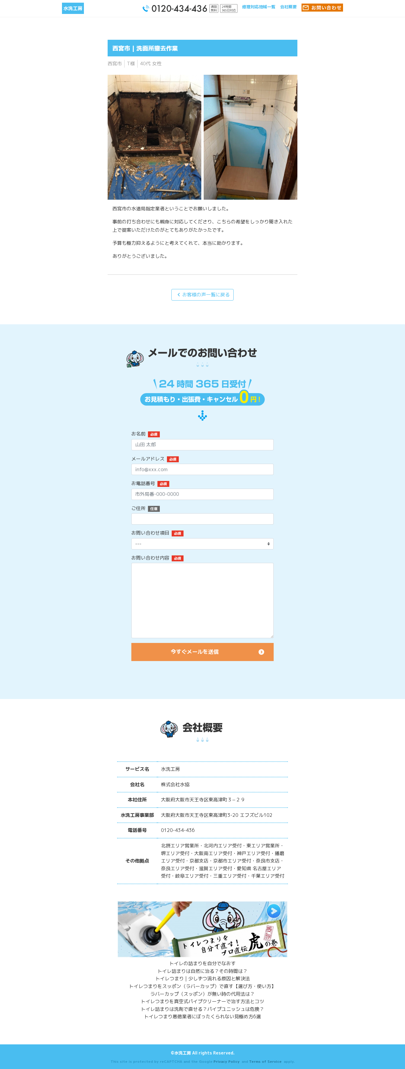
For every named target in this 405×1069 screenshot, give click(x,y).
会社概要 (288, 6)
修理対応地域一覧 (258, 6)
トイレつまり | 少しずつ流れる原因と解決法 (202, 978)
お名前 (138, 434)
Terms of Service (265, 1061)
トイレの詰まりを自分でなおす (202, 963)
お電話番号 (143, 483)
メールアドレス (148, 458)
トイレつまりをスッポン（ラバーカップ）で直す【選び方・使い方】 (202, 986)
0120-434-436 (178, 830)
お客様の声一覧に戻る (202, 294)
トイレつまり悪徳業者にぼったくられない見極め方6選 (202, 1016)
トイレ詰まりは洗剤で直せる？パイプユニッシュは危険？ (202, 1009)
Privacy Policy (226, 1061)
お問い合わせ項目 (150, 533)
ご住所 (138, 508)
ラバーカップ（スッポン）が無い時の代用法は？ (202, 994)
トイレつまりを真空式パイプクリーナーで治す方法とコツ (202, 1001)
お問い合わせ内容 (150, 558)
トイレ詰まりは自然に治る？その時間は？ (202, 971)
